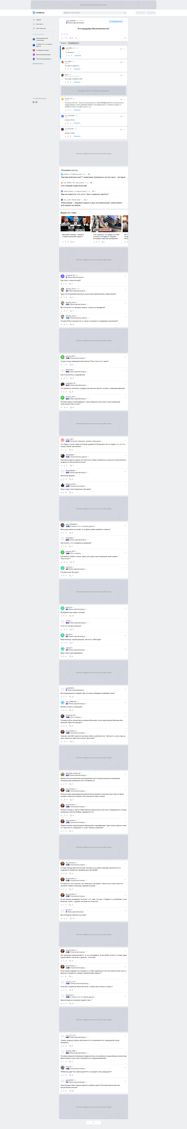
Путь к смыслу (75, 553)
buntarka (66, 174)
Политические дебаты (78, 318)
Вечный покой (76, 200)
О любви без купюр (76, 174)
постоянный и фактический (74, 186)
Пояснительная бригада (79, 983)
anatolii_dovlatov (68, 191)
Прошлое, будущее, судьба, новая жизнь (85, 441)
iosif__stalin (67, 200)
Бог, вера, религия (78, 182)
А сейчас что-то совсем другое (82, 526)
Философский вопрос (76, 23)
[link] (75, 230)
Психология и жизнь (77, 358)
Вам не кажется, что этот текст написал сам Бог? (85, 194)
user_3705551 (68, 182)
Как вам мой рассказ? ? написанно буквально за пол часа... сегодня (93, 177)
